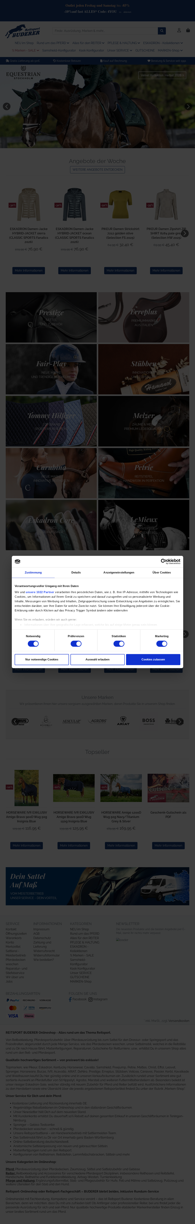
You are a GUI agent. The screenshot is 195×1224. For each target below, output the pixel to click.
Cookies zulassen (153, 659)
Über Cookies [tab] (162, 572)
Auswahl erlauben (97, 659)
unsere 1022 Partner (40, 592)
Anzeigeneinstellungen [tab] (118, 572)
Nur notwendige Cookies (41, 659)
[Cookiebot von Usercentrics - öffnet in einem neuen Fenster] (163, 561)
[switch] (76, 644)
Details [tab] (76, 572)
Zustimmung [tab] (33, 572)
